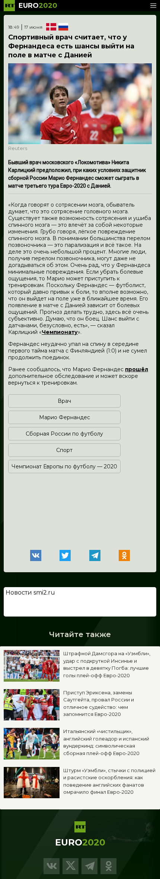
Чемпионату (60, 332)
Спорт (64, 450)
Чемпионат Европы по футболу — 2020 (64, 466)
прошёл (136, 369)
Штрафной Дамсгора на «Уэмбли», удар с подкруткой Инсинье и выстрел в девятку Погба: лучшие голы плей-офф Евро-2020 (106, 664)
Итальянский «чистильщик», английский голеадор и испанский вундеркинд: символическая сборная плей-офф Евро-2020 (106, 742)
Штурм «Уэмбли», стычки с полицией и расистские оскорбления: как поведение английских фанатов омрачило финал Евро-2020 (109, 781)
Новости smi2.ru (30, 592)
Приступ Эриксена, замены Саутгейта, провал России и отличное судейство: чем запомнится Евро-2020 (98, 703)
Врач (64, 401)
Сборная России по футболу (64, 433)
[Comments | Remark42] (80, 501)
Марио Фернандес (64, 417)
